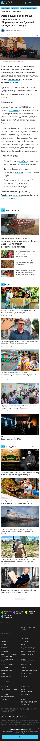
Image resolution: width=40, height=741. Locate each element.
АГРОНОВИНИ (5, 8)
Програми (5, 699)
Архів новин (25, 686)
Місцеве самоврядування (27, 660)
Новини (4, 627)
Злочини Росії (6, 670)
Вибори (4, 648)
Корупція (24, 638)
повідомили (14, 79)
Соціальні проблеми (29, 670)
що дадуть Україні (19, 183)
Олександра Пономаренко (14, 30)
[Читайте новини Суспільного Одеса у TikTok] (24, 716)
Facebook (5, 195)
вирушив (19, 172)
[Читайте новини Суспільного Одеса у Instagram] (6, 716)
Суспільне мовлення (9, 689)
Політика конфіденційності (8, 695)
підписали (14, 110)
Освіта (23, 645)
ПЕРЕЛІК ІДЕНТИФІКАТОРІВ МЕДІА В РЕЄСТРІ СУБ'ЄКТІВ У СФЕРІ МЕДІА (29, 701)
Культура (24, 641)
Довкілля (4, 651)
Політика (4, 667)
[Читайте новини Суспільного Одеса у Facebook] (2, 716)
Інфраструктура (6, 11)
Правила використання (26, 690)
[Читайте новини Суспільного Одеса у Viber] (13, 716)
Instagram (17, 195)
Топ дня (24, 677)
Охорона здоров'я (28, 651)
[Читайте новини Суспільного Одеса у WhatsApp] (21, 716)
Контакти (4, 686)
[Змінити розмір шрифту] (37, 35)
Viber (26, 191)
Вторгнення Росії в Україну (28, 8)
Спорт (3, 674)
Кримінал (4, 641)
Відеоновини (6, 677)
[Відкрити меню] (38, 2)
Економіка (5, 645)
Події (3, 638)
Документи (25, 694)
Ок (20, 737)
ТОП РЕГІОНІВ (15, 8)
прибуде (23, 161)
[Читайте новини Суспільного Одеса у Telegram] (17, 716)
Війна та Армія (17, 11)
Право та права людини (7, 660)
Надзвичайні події (28, 648)
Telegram (19, 191)
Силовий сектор (7, 664)
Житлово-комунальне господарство (9, 655)
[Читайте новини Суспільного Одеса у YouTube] (9, 716)
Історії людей (26, 664)
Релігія (23, 667)
